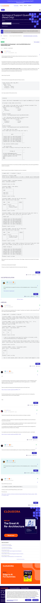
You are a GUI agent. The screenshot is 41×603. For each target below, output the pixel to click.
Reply (38, 272)
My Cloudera (3, 590)
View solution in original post (9, 290)
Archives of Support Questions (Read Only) (15, 35)
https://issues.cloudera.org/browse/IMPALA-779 (11, 389)
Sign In (3, 9)
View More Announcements (20, 559)
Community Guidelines (15, 588)
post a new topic (7, 32)
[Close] (39, 590)
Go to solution (36, 42)
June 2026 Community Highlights (7, 548)
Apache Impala (10, 48)
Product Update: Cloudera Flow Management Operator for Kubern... (13, 553)
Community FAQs (25, 588)
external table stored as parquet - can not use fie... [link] (30, 35)
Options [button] (3, 38)
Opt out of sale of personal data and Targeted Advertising (12, 600)
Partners (25, 5)
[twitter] (3, 592)
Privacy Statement (32, 597)
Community (16, 5)
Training (21, 5)
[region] (22, 595)
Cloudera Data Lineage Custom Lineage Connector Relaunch (11, 550)
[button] (39, 54)
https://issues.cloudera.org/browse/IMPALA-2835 (11, 434)
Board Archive (6, 35)
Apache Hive (5, 48)
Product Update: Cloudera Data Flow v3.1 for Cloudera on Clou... (12, 556)
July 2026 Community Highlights (7, 545)
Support (29, 5)
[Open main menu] (39, 10)
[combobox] (25, 23)
